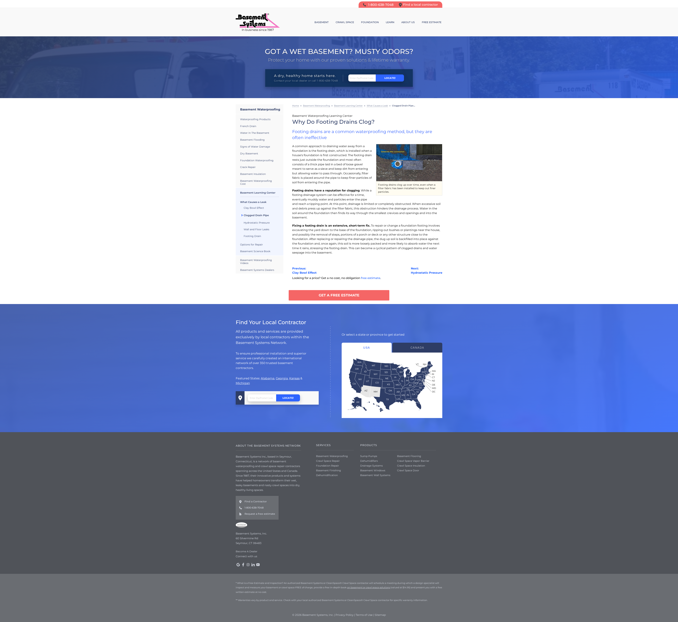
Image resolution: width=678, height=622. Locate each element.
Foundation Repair (327, 465)
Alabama (267, 378)
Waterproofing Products (255, 119)
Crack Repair (248, 167)
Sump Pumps (368, 456)
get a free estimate (339, 295)
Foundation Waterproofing (256, 160)
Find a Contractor (256, 501)
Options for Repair (251, 244)
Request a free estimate (260, 513)
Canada (417, 347)
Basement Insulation (253, 174)
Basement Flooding (252, 139)
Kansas (294, 378)
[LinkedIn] (253, 565)
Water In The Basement (254, 132)
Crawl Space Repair (328, 460)
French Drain (248, 126)
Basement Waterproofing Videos (256, 262)
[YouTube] (258, 565)
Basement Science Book (255, 251)
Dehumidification (327, 475)
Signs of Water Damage (255, 146)
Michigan (243, 383)
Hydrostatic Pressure (257, 222)
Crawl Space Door (408, 470)
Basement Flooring (409, 456)
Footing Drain (252, 236)
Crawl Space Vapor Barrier (413, 460)
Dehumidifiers (369, 460)
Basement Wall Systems (375, 475)
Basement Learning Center (257, 192)
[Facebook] (243, 565)
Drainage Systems (371, 465)
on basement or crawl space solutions (368, 587)
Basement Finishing (328, 470)
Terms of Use (364, 615)
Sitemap (380, 615)
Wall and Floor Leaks (256, 229)
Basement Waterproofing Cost (256, 182)
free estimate (370, 278)
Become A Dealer (246, 551)
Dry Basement (249, 153)
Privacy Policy (344, 615)
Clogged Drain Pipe (256, 215)
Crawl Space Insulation (411, 465)
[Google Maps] (238, 565)
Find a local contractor (420, 4)
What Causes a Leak (253, 202)
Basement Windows (372, 470)
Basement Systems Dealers (257, 270)
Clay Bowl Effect (254, 207)
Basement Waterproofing (260, 109)
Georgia (282, 378)
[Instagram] (248, 565)
